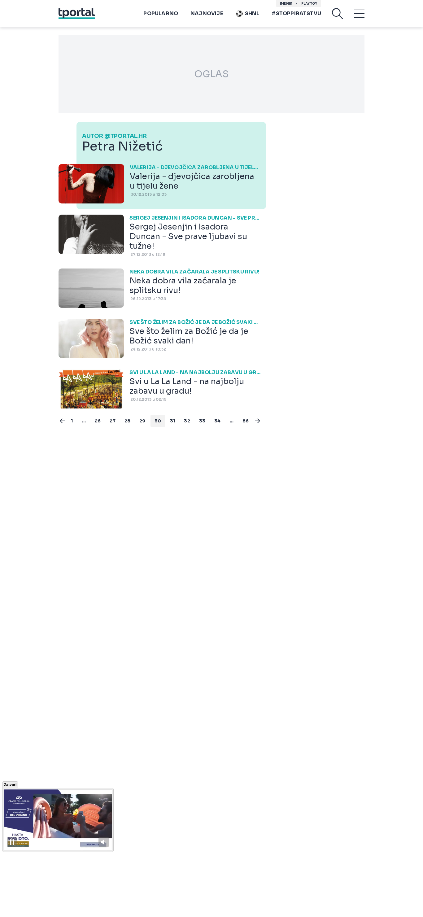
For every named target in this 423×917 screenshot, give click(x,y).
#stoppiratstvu (296, 13)
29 (142, 421)
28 (127, 421)
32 (187, 421)
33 (202, 421)
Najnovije (206, 13)
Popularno (160, 13)
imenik (286, 4)
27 (112, 421)
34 (217, 421)
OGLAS (211, 74)
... (84, 421)
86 (245, 421)
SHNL (252, 13)
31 (172, 421)
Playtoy (309, 4)
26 (98, 421)
